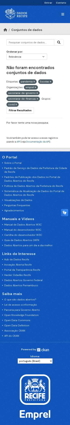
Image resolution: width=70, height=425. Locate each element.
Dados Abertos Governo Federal (23, 280)
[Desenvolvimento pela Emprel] (35, 414)
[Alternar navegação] (62, 14)
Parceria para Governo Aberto (22, 309)
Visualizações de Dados (18, 200)
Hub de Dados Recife (16, 259)
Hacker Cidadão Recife (17, 275)
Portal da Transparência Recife (22, 269)
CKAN (43, 350)
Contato (61, 2)
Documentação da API (37, 141)
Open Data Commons (17, 320)
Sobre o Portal (13, 162)
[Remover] (34, 81)
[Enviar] (59, 42)
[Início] (5, 30)
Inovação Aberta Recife (18, 264)
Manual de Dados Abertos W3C (23, 224)
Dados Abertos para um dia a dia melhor (28, 245)
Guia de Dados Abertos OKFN (21, 240)
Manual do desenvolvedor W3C (22, 229)
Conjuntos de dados (26, 30)
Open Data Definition (16, 325)
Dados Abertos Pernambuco (21, 285)
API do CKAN (11, 335)
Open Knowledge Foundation (21, 315)
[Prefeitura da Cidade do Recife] (35, 389)
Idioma (34, 356)
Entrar (48, 2)
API (18, 141)
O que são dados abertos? (20, 299)
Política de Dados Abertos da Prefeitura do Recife (33, 186)
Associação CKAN (14, 330)
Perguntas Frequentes (17, 205)
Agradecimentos (14, 210)
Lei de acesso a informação (20, 304)
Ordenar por (14, 51)
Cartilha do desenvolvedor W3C (23, 235)
